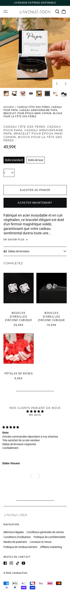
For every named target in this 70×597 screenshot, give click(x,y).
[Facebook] (5, 563)
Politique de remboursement (20, 547)
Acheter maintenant (35, 202)
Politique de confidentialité (49, 537)
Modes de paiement (15, 541)
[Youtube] (23, 563)
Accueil (9, 107)
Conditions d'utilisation (17, 537)
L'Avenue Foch (19, 573)
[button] (57, 12)
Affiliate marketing (51, 547)
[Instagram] (11, 563)
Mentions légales (14, 532)
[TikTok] (17, 563)
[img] (35, 411)
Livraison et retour (41, 541)
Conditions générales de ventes (45, 532)
